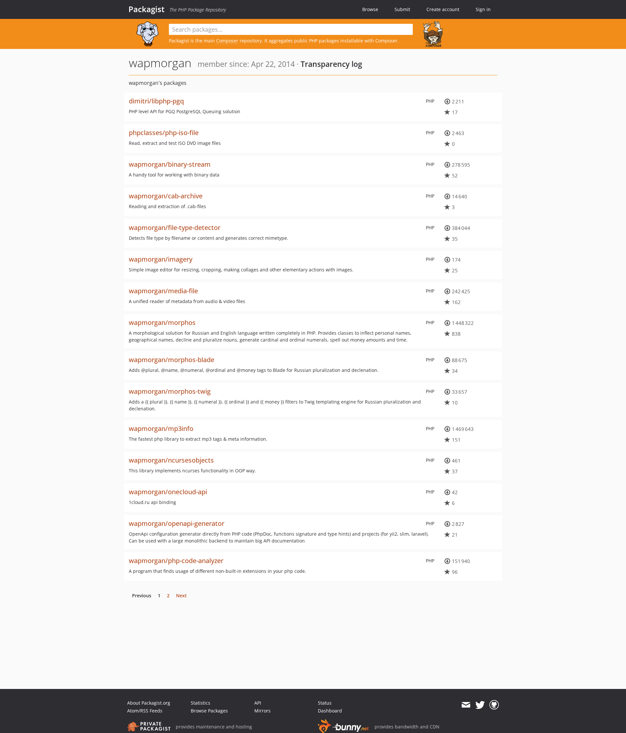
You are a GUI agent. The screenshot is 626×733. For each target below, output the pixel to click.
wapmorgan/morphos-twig (170, 391)
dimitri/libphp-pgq (156, 101)
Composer (227, 41)
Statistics (200, 703)
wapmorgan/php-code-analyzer (176, 560)
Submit (402, 9)
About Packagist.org (148, 703)
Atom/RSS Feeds (144, 711)
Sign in (483, 9)
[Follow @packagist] (480, 705)
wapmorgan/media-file (163, 290)
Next (181, 595)
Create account (442, 9)
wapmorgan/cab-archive (165, 195)
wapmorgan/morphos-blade (171, 359)
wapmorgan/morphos (162, 322)
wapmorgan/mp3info (161, 428)
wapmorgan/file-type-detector (174, 227)
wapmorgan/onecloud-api (168, 491)
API (257, 703)
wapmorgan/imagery (160, 259)
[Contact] (465, 705)
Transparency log (331, 64)
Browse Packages (209, 711)
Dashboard (330, 711)
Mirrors (262, 711)
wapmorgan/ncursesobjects (171, 460)
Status (325, 703)
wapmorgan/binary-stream (170, 164)
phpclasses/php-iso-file (164, 132)
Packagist (146, 9)
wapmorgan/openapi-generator (176, 523)
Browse (370, 9)
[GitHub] (494, 705)
